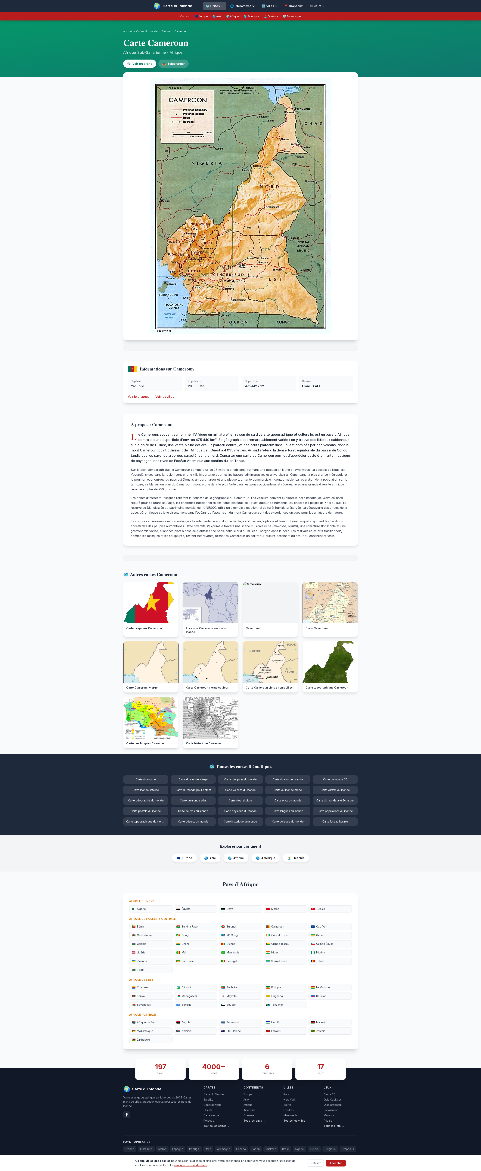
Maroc (162, 1149)
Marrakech (290, 1115)
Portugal (194, 1149)
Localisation (331, 1110)
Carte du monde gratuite (288, 779)
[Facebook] (126, 1114)
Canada (241, 1149)
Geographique (212, 1104)
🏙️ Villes (268, 6)
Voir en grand (139, 64)
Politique (208, 1120)
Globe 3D (329, 1094)
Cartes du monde (147, 31)
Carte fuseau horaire (335, 821)
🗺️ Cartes (213, 6)
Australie (271, 1149)
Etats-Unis (146, 1149)
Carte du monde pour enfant (193, 790)
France (130, 1149)
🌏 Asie (217, 16)
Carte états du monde (288, 800)
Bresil (285, 1149)
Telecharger (173, 64)
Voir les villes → (166, 396)
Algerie (299, 1149)
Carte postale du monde (146, 811)
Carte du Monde (213, 1094)
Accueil (127, 31)
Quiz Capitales (333, 1099)
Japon (256, 1149)
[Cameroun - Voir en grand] (240, 206)
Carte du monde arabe (288, 790)
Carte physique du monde (240, 811)
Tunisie (314, 1149)
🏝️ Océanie (271, 16)
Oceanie (249, 1115)
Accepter (336, 1162)
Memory (329, 1115)
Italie (208, 1149)
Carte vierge (211, 1115)
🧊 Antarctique (292, 16)
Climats (207, 1110)
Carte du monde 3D (335, 779)
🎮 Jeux (315, 6)
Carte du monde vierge (193, 779)
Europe (248, 1094)
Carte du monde (146, 779)
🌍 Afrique (232, 16)
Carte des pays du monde (240, 779)
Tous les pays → (254, 1120)
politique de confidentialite (190, 1164)
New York (290, 1099)
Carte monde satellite (146, 790)
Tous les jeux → (334, 1125)
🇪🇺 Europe (201, 16)
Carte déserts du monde (193, 821)
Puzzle (328, 1120)
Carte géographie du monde (146, 800)
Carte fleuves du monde (193, 811)
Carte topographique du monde (146, 821)
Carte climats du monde (335, 790)
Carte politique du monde (288, 821)
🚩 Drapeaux (293, 6)
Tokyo (288, 1104)
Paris (287, 1094)
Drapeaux (348, 1149)
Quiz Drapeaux (333, 1104)
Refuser (316, 1162)
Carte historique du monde (240, 821)
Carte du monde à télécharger (335, 800)
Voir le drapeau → (140, 396)
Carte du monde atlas (193, 800)
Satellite (208, 1099)
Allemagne (223, 1149)
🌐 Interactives (240, 6)
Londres (289, 1110)
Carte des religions (240, 800)
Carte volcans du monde (240, 790)
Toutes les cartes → (216, 1125)
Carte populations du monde (335, 811)
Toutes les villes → (296, 1120)
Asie (246, 1099)
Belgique (330, 1149)
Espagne (177, 1149)
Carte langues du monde (288, 811)
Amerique (249, 1110)
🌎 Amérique (251, 16)
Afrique (166, 31)
